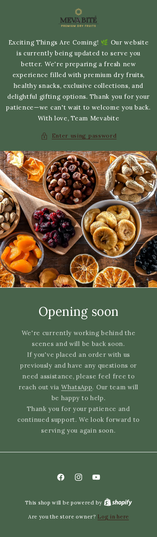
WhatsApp (77, 387)
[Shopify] (118, 502)
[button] (79, 136)
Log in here (113, 516)
